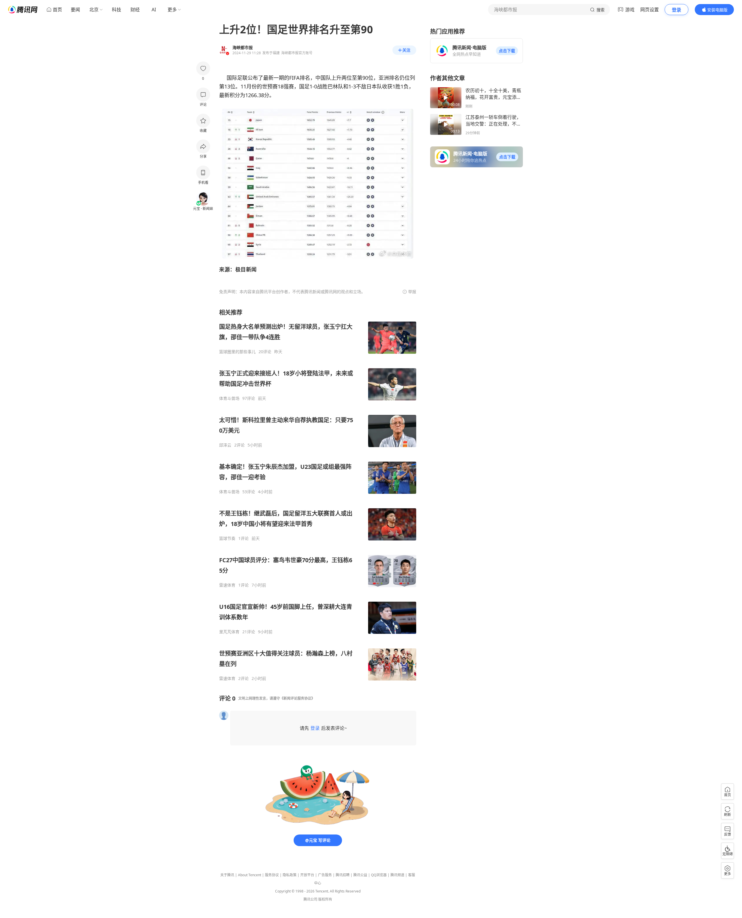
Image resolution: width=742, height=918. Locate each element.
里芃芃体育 (229, 632)
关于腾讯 (227, 874)
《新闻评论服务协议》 (297, 698)
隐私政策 (290, 874)
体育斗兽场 (229, 398)
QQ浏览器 (379, 874)
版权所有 (325, 899)
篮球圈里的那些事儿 (237, 352)
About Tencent (249, 874)
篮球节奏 (227, 538)
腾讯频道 (397, 874)
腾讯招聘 (343, 874)
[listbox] (317, 495)
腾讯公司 (310, 899)
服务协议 (272, 874)
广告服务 (325, 874)
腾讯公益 (360, 874)
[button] (507, 50)
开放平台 (307, 874)
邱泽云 (225, 445)
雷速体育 (227, 585)
